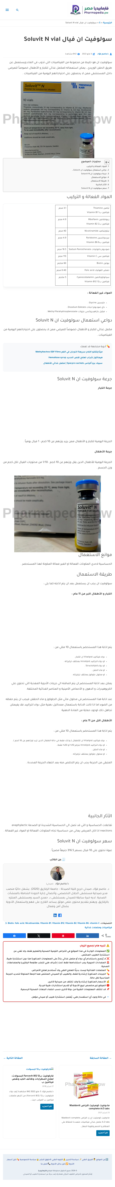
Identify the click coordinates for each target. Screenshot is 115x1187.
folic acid (19, 923)
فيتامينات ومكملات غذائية (98, 928)
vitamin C (95, 923)
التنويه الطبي (59, 1160)
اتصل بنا (45, 1164)
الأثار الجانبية (101, 185)
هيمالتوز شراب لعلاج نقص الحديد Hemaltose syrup (76, 358)
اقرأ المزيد (103, 1133)
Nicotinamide (32, 923)
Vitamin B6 (83, 923)
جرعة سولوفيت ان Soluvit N (94, 174)
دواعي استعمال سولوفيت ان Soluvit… (89, 170)
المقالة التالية (13, 1058)
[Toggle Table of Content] (105, 162)
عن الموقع (102, 1160)
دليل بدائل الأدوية (59, 1164)
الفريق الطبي (89, 1160)
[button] (17, 10)
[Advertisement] (57, 417)
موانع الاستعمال (98, 178)
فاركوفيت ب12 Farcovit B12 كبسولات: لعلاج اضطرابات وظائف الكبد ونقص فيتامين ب (33, 1079)
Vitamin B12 (58, 923)
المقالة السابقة (101, 1058)
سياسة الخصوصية (29, 1160)
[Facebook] (60, 916)
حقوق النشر (45, 1160)
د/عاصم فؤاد (103, 54)
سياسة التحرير (73, 1160)
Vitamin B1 (45, 923)
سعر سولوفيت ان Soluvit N (94, 188)
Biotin (11, 923)
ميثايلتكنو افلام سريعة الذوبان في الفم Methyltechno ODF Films (69, 352)
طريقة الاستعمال (99, 181)
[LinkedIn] (55, 916)
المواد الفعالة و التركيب (96, 167)
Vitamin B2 (70, 923)
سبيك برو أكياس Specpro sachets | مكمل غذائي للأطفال (73, 363)
